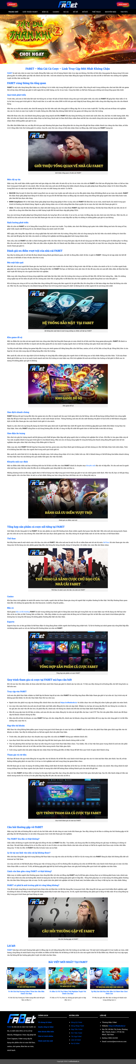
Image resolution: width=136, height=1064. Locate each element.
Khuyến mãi (110, 12)
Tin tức (124, 12)
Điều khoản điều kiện (46, 1031)
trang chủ (13, 12)
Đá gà (66, 12)
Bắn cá (45, 12)
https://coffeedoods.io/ (68, 702)
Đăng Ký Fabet (76, 1022)
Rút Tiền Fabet (76, 1033)
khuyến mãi (90, 465)
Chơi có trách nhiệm (45, 1036)
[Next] (129, 986)
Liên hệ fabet (76, 1040)
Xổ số (75, 12)
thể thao (106, 542)
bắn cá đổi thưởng (23, 612)
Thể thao (96, 12)
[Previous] (6, 986)
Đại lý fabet (75, 1043)
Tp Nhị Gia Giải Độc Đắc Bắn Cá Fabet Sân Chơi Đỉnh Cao (109, 992)
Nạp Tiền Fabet (76, 1029)
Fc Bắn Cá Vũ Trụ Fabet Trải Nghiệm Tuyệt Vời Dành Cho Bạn (68, 992)
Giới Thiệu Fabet (30, 12)
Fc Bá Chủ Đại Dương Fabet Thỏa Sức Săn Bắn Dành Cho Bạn (26, 992)
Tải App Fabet (76, 1036)
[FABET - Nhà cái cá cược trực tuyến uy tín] (68, 4)
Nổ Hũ (85, 12)
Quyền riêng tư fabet (45, 1027)
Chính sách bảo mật (45, 1041)
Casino (56, 12)
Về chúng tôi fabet (45, 1022)
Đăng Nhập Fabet (77, 1026)
